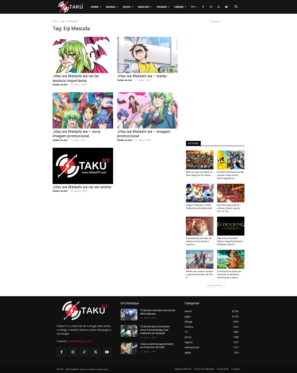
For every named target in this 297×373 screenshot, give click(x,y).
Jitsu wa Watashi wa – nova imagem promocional (76, 133)
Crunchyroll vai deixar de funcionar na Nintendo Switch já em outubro (229, 274)
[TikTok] (84, 352)
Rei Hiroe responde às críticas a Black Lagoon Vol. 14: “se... (228, 208)
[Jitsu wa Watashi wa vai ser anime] (83, 166)
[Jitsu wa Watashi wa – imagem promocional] (147, 110)
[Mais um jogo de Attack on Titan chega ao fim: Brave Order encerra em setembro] (199, 160)
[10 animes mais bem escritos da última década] (129, 314)
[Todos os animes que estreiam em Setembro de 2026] (129, 348)
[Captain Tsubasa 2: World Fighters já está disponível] (199, 193)
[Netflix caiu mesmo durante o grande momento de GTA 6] (199, 259)
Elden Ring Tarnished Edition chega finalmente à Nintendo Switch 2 (230, 241)
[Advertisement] (215, 74)
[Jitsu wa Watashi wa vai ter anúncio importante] (83, 55)
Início (55, 21)
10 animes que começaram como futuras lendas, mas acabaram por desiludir (155, 330)
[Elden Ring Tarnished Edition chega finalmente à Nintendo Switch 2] (231, 226)
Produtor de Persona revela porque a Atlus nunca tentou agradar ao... (230, 175)
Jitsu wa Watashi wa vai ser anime (82, 187)
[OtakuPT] (71, 7)
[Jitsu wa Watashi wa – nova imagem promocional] (83, 110)
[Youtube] (226, 7)
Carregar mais (214, 285)
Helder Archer (60, 84)
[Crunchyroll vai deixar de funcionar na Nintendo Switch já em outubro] (231, 259)
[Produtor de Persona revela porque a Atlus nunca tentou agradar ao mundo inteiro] (231, 160)
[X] (219, 7)
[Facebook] (203, 7)
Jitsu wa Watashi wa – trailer (142, 76)
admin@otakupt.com (79, 341)
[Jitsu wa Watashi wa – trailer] (147, 55)
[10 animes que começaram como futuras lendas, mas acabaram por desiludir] (129, 331)
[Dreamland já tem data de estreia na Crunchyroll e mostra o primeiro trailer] (199, 226)
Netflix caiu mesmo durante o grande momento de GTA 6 (199, 274)
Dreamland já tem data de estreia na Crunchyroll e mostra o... (198, 241)
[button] (236, 7)
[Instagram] (211, 7)
